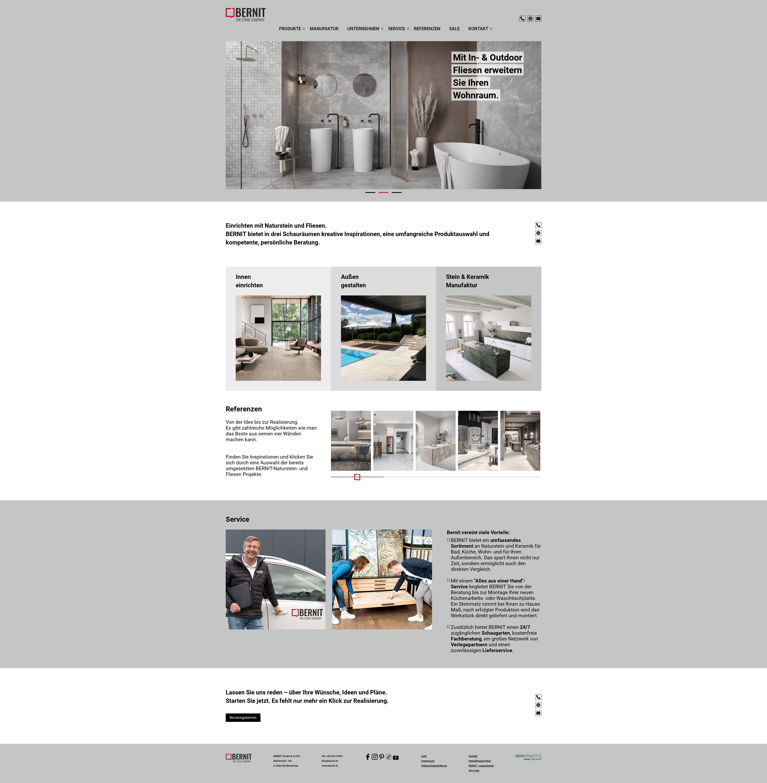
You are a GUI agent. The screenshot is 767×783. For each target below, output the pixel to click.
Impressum (427, 760)
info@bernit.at (330, 760)
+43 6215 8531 (334, 756)
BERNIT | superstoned (481, 765)
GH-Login (474, 770)
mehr (278, 329)
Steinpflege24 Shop (480, 760)
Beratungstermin (243, 717)
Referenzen (427, 28)
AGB (423, 756)
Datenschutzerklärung (434, 765)
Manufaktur (324, 28)
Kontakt (473, 756)
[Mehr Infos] (351, 441)
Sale (454, 28)
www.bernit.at (330, 765)
